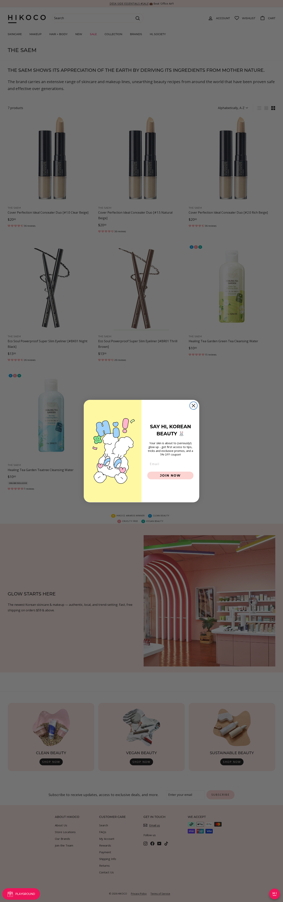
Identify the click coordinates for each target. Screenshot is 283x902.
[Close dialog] (193, 405)
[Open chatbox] (274, 894)
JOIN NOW (170, 475)
